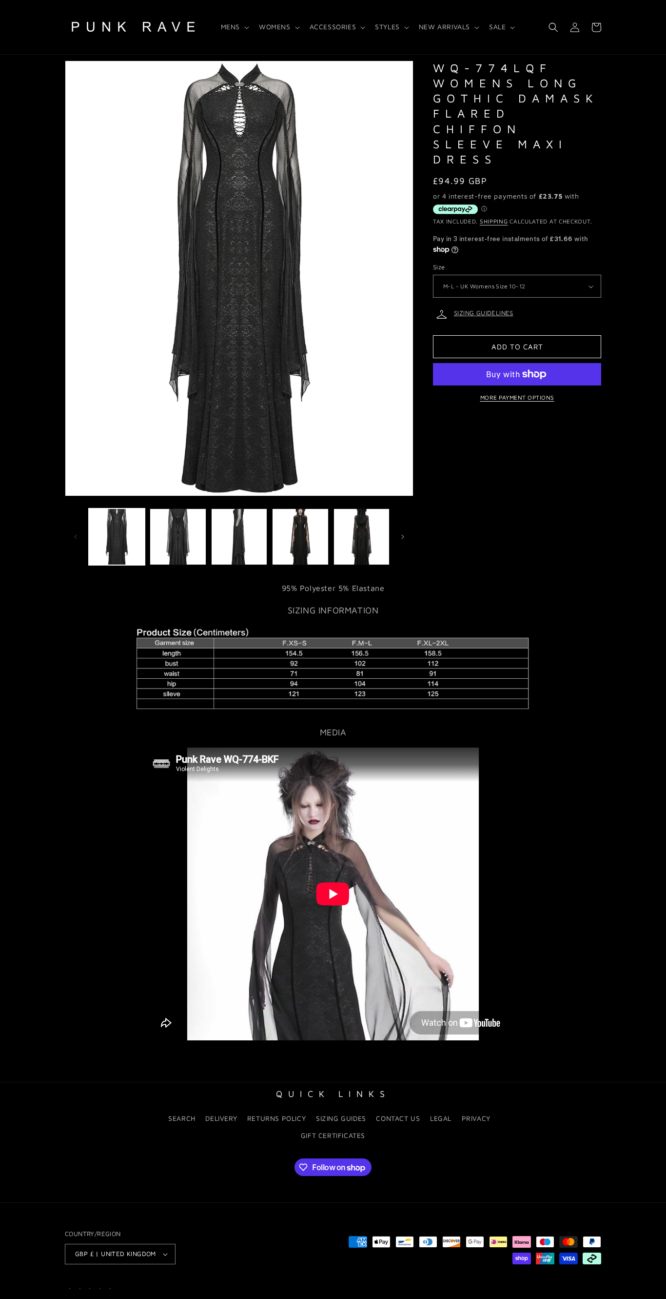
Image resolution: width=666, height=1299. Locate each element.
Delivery (221, 1118)
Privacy (476, 1118)
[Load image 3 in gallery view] (239, 536)
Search (182, 1118)
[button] (234, 27)
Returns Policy (276, 1118)
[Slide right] (402, 537)
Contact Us (398, 1118)
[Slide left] (75, 537)
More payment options (517, 397)
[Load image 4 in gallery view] (300, 536)
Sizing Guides (341, 1118)
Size (439, 267)
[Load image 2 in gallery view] (178, 536)
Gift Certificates (333, 1135)
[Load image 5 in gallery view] (361, 536)
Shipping (494, 221)
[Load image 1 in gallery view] (117, 536)
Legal (440, 1118)
